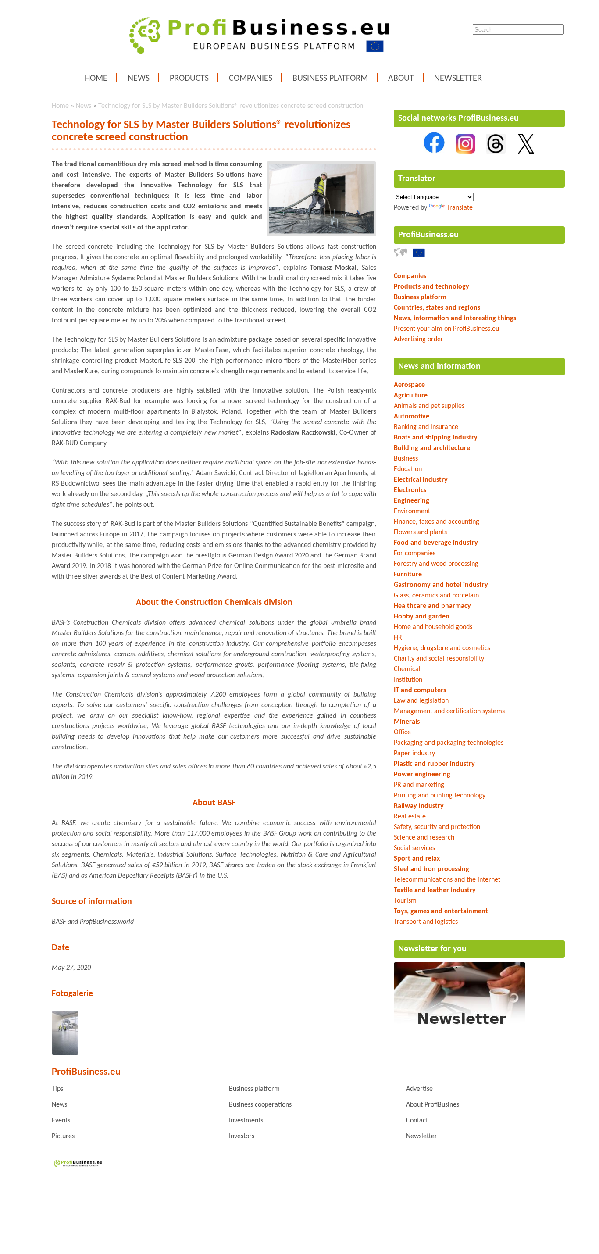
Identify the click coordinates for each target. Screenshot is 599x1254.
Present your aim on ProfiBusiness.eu (446, 328)
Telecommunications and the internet (447, 879)
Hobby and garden (421, 616)
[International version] (400, 255)
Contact (417, 1120)
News (139, 78)
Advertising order (418, 339)
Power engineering (422, 774)
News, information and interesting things (455, 318)
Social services (414, 848)
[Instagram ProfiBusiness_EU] (465, 151)
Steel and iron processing (431, 869)
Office (402, 732)
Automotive (411, 416)
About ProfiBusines (432, 1104)
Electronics (410, 490)
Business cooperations (260, 1104)
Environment (412, 511)
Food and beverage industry (436, 543)
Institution (408, 679)
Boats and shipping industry (436, 437)
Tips (57, 1089)
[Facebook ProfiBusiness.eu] (434, 151)
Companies (250, 78)
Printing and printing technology (439, 795)
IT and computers (420, 690)
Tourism (405, 900)
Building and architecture (432, 448)
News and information (439, 366)
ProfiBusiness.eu (428, 235)
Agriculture (411, 395)
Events (61, 1120)
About (401, 78)
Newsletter (458, 78)
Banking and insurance (426, 427)
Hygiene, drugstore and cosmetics (442, 648)
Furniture (408, 574)
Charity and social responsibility (439, 658)
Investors (241, 1136)
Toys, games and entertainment (441, 911)
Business (406, 458)
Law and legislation (421, 700)
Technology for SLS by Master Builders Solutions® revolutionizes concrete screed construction (230, 106)
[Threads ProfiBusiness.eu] (495, 151)
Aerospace (409, 385)
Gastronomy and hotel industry (441, 585)
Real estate (410, 816)
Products (189, 78)
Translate (459, 207)
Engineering (411, 500)
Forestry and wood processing (436, 564)
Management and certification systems (449, 711)
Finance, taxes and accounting (436, 521)
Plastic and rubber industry (434, 764)
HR (398, 637)
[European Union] (418, 255)
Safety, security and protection (437, 827)
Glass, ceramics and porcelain (436, 595)
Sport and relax (417, 858)
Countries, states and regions (437, 307)
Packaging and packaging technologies (448, 743)
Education (408, 469)
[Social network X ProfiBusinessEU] (526, 151)
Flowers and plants (420, 532)
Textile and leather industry (435, 890)
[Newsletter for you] (459, 1026)
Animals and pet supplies (429, 406)
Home (96, 78)
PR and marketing (419, 785)
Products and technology (431, 286)
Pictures (63, 1136)
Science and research (424, 837)
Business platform (330, 78)
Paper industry (414, 753)
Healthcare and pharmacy (432, 606)
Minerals (407, 721)
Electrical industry (421, 479)
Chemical (407, 669)
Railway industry (419, 806)
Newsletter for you (432, 949)
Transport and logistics (426, 921)
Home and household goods (433, 627)
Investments (246, 1120)
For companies (414, 553)
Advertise (419, 1089)
